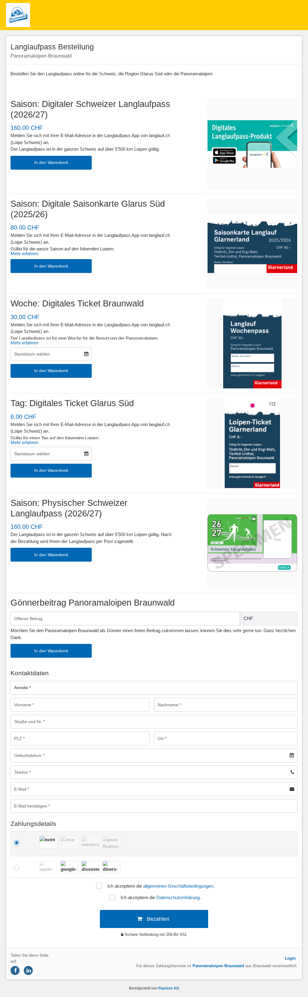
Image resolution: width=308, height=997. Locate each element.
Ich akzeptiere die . (160, 886)
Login (290, 958)
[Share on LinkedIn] (28, 970)
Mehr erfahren (24, 253)
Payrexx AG (168, 988)
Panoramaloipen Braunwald (218, 966)
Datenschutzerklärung (178, 897)
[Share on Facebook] (15, 970)
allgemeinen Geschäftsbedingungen (178, 886)
